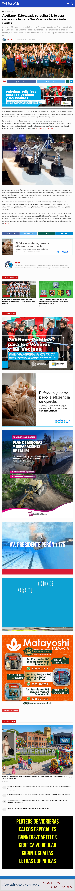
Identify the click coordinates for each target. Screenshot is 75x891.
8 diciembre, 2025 (21, 39)
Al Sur (10, 39)
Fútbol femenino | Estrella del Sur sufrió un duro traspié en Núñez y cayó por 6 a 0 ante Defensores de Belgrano (18, 301)
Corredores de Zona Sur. (45, 128)
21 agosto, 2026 (44, 306)
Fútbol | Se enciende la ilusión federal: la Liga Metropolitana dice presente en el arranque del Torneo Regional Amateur (53, 301)
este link (7, 224)
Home (4, 11)
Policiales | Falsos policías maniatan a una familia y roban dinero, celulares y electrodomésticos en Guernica (38, 794)
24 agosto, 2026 (7, 306)
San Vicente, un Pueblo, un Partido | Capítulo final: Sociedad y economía (28, 808)
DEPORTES (10, 11)
